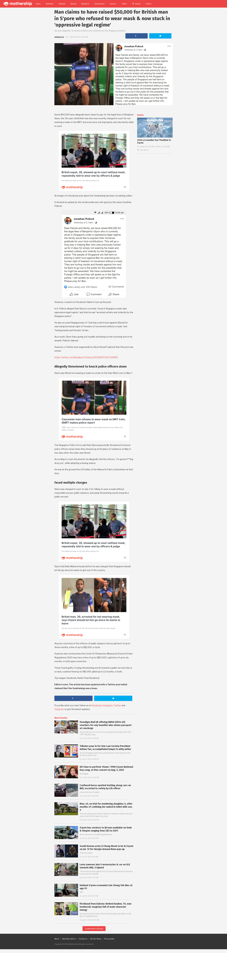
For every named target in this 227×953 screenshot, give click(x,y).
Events (140, 115)
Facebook (96, 705)
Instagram (107, 705)
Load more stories (94, 928)
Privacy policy (109, 939)
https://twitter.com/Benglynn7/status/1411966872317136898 (86, 357)
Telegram (59, 709)
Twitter (117, 705)
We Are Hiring (95, 939)
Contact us (83, 939)
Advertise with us (69, 939)
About (56, 939)
